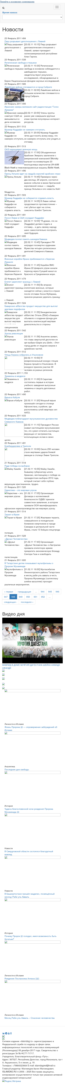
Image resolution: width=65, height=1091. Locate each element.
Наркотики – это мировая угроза (21, 490)
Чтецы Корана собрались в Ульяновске (24, 354)
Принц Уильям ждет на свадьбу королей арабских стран (32, 173)
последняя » (27, 601)
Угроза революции (14, 333)
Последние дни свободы (17, 769)
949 (21, 596)
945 (50, 591)
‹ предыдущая (24, 591)
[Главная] (4, 4)
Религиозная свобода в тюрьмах (21, 62)
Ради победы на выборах (17, 465)
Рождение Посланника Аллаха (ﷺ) (22, 978)
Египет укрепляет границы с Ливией (22, 281)
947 (6, 596)
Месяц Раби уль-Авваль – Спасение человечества (30, 1017)
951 (35, 596)
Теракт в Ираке (12, 514)
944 (42, 591)
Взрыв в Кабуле (12, 397)
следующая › (10, 601)
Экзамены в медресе (15, 375)
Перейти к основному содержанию (17, 1)
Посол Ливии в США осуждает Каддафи (24, 217)
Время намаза (9, 12)
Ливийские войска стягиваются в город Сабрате (28, 86)
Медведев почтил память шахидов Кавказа (26, 239)
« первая (8, 591)
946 (57, 591)
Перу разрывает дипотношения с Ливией (25, 41)
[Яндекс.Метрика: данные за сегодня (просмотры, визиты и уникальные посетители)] (11, 1080)
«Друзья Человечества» (16, 538)
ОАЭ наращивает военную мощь (21, 149)
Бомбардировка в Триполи (18, 445)
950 (28, 596)
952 (43, 596)
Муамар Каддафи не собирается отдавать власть (29, 197)
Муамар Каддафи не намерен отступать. (25, 129)
